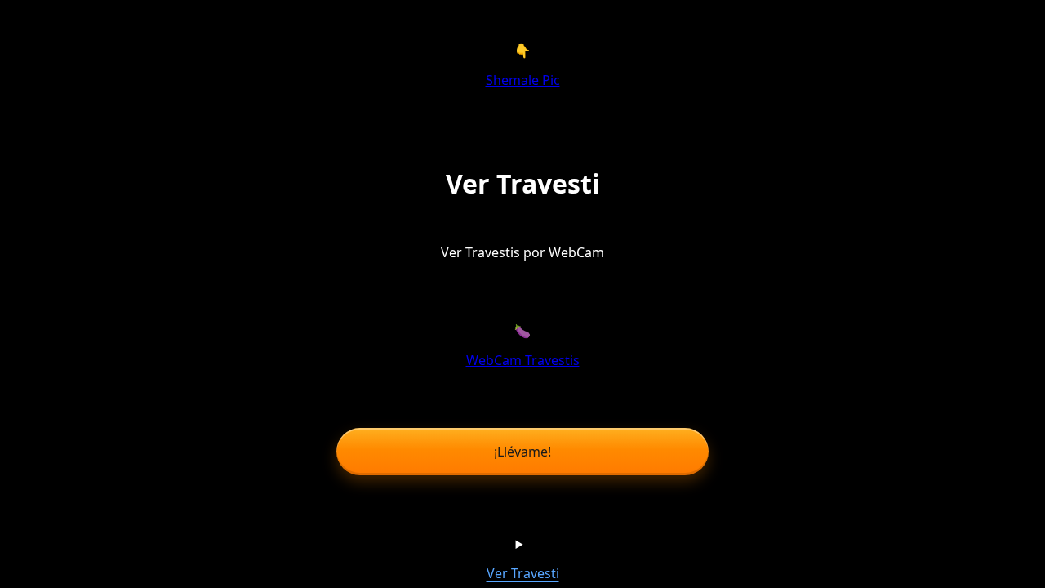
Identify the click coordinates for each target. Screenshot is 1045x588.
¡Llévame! (522, 452)
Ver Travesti (523, 573)
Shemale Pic (523, 80)
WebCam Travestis (523, 360)
